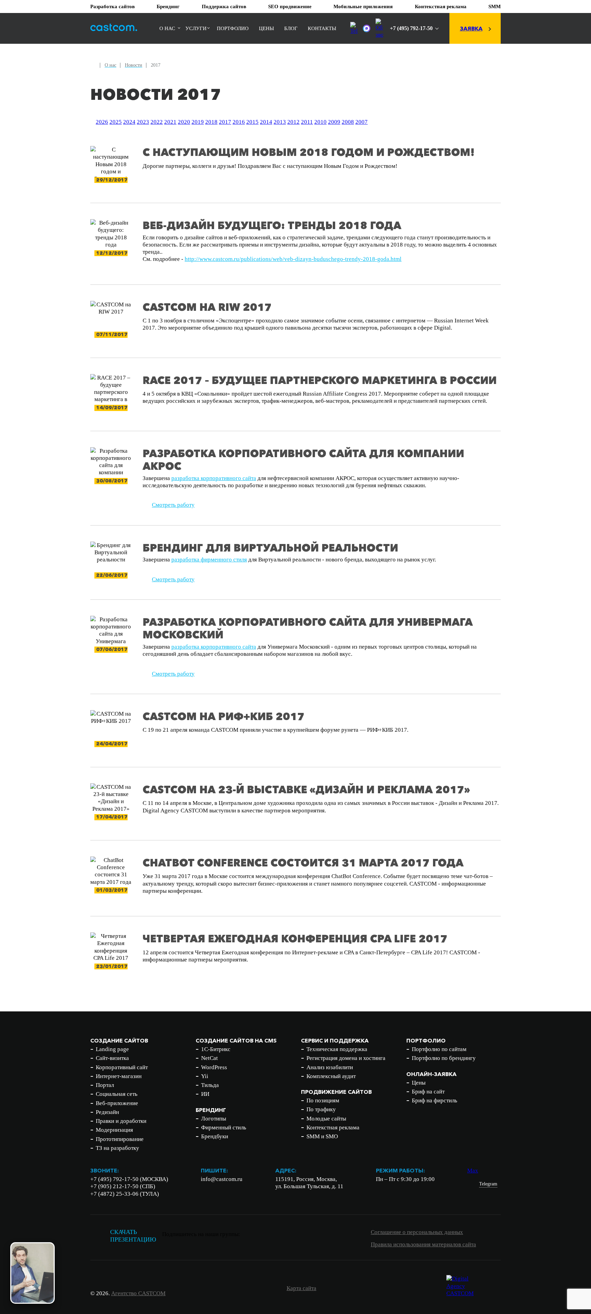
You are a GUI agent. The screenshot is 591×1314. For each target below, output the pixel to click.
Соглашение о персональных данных (417, 1232)
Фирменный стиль (223, 1127)
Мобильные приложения (363, 6)
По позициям (322, 1100)
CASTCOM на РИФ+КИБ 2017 (223, 716)
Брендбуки (214, 1136)
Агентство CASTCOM (138, 1293)
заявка (471, 28)
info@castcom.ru (221, 1179)
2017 (225, 122)
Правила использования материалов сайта (423, 1244)
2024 (129, 122)
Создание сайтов (119, 1040)
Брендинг (168, 6)
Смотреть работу (173, 505)
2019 (198, 122)
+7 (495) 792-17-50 (411, 28)
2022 (156, 122)
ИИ (205, 1094)
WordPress (214, 1067)
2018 (211, 122)
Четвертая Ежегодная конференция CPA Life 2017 (295, 938)
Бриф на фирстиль (434, 1100)
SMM (494, 6)
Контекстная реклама (441, 6)
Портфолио (233, 28)
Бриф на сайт (428, 1091)
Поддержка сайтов (224, 6)
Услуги (196, 28)
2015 (252, 122)
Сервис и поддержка (335, 1040)
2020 (184, 122)
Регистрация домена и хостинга (345, 1058)
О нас (167, 28)
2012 (293, 122)
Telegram (488, 1183)
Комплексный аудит (331, 1076)
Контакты (322, 28)
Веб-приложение (117, 1103)
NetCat (209, 1058)
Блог (291, 28)
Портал (105, 1085)
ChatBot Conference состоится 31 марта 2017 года (303, 863)
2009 (334, 122)
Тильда (210, 1085)
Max (472, 1170)
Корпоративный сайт (122, 1067)
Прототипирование (120, 1139)
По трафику (321, 1109)
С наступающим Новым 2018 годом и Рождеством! (309, 152)
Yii (204, 1076)
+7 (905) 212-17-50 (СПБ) (122, 1186)
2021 (170, 122)
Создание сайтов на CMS (236, 1040)
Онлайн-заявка (431, 1074)
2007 (361, 122)
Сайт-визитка (112, 1058)
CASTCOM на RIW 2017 (207, 307)
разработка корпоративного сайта (213, 478)
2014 (266, 122)
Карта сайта (301, 1288)
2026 (102, 122)
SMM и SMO (322, 1136)
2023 (143, 122)
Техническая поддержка (336, 1049)
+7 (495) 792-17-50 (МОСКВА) (129, 1179)
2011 (307, 122)
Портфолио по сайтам (439, 1049)
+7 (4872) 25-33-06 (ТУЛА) (124, 1194)
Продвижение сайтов (336, 1091)
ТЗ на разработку (117, 1148)
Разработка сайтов (112, 6)
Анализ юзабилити (329, 1067)
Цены (266, 28)
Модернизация (114, 1130)
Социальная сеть (116, 1094)
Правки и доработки (121, 1121)
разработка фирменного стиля (209, 559)
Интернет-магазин (119, 1076)
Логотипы (213, 1118)
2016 (239, 122)
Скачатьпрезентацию (133, 1236)
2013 (280, 122)
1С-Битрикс (216, 1049)
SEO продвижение (290, 6)
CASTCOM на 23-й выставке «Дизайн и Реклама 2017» (306, 789)
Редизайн (107, 1112)
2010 (320, 122)
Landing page (112, 1049)
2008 (348, 122)
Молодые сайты (326, 1118)
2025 (115, 122)
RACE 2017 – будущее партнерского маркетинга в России (320, 380)
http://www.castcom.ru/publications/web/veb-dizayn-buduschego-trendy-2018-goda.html (293, 259)
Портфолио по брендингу (444, 1058)
